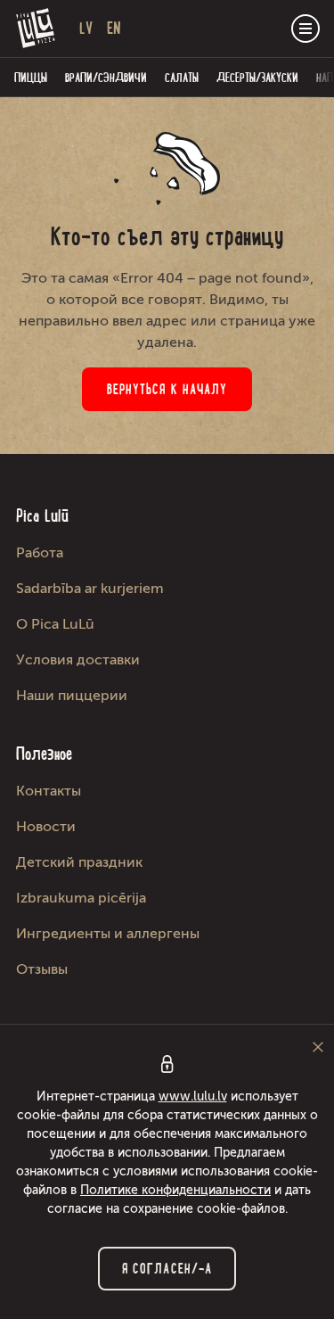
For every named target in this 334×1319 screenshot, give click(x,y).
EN (114, 28)
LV (86, 28)
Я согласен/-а (167, 1268)
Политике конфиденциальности (175, 1190)
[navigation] (305, 28)
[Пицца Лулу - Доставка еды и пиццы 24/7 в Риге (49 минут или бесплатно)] (36, 28)
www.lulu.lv (193, 1096)
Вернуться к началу (167, 389)
